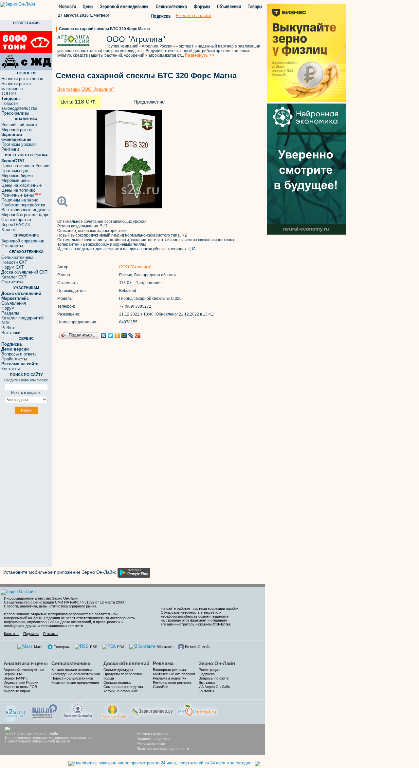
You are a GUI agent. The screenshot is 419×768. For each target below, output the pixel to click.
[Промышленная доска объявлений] (45, 710)
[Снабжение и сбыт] (16, 711)
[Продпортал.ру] (197, 710)
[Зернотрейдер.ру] (152, 710)
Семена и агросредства (123, 687)
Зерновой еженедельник (124, 6)
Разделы (10, 313)
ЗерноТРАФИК (15, 224)
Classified (160, 687)
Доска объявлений (126, 663)
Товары (255, 6)
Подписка (161, 16)
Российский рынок (19, 124)
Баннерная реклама (169, 670)
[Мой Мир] (124, 335)
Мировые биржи (17, 175)
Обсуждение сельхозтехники (75, 674)
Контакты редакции (152, 734)
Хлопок (8, 229)
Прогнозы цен (14, 170)
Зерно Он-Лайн (217, 663)
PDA (120, 647)
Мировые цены (15, 180)
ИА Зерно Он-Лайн (214, 687)
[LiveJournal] (131, 335)
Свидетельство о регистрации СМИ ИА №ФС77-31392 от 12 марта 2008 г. (65, 602)
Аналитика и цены (26, 663)
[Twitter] (110, 335)
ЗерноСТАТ (13, 674)
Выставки (10, 332)
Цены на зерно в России (25, 165)
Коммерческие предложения (75, 682)
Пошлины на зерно (19, 200)
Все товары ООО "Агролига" (85, 89)
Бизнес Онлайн (197, 647)
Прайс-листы (14, 358)
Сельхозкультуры (118, 670)
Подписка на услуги (153, 739)
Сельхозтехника (171, 6)
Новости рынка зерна (22, 78)
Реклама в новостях (170, 678)
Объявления (229, 6)
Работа (8, 327)
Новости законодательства (19, 106)
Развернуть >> (199, 55)
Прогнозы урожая (18, 144)
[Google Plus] (138, 335)
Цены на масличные (21, 185)
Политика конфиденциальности (163, 749)
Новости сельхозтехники (72, 678)
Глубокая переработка (23, 204)
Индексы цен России (21, 682)
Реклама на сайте (151, 744)
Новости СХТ (14, 262)
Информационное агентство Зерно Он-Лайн (41, 598)
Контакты (10, 368)
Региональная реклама (172, 682)
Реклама (50, 634)
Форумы (202, 6)
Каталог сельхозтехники (71, 670)
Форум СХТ (12, 267)
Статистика (12, 281)
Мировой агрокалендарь (25, 214)
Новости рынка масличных (16, 86)
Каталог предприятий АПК (22, 320)
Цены (88, 6)
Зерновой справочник (22, 241)
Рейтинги (10, 149)
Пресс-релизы (15, 113)
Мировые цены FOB (20, 687)
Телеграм (62, 647)
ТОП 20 (8, 93)
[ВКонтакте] (103, 335)
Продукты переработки (122, 674)
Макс (38, 647)
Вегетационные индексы (25, 209)
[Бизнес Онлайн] (78, 710)
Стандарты (12, 245)
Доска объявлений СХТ (24, 272)
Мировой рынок (16, 129)
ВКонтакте (164, 647)
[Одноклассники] (117, 335)
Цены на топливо (18, 190)
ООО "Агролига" (135, 266)
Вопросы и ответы (19, 354)
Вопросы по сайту (214, 678)
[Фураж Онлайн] (113, 710)
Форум (7, 308)
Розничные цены (21, 195)
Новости (67, 6)
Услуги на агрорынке (120, 691)
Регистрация (209, 670)
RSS (93, 647)
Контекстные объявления (174, 674)
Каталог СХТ (14, 277)
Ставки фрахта (16, 219)
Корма (108, 678)
